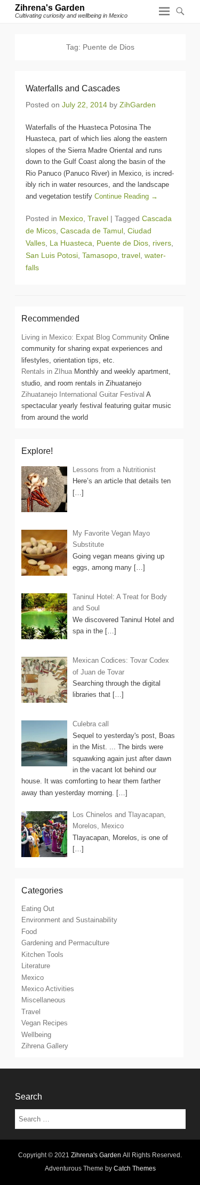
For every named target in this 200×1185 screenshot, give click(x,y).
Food (29, 932)
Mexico (71, 218)
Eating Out (37, 909)
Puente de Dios (122, 243)
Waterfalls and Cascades (73, 88)
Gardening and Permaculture (65, 943)
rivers (162, 243)
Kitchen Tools (42, 955)
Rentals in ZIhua (46, 371)
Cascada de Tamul (91, 230)
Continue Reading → (126, 196)
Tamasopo (99, 255)
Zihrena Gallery (44, 1046)
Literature (35, 966)
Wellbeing (36, 1035)
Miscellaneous (43, 1000)
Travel (97, 218)
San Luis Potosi (52, 255)
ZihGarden (137, 104)
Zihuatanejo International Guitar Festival (83, 394)
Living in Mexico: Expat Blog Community (84, 337)
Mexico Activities (47, 989)
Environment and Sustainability (69, 920)
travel (131, 255)
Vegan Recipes (44, 1023)
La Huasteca (71, 243)
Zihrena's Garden (50, 7)
